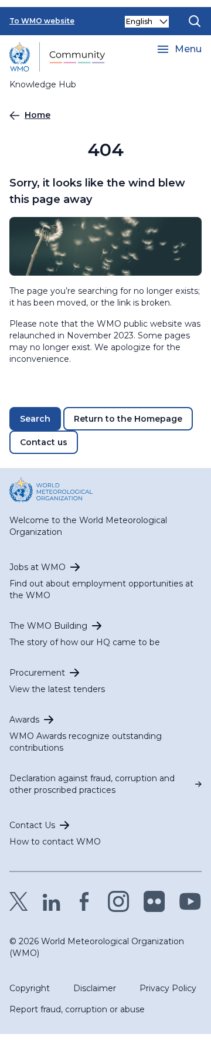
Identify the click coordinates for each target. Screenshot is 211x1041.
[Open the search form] (195, 21)
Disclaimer (94, 988)
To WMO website (41, 20)
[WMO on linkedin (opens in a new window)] (51, 901)
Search (35, 418)
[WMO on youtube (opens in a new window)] (190, 901)
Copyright (29, 988)
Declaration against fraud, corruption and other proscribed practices (92, 784)
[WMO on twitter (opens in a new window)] (18, 901)
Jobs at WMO (37, 567)
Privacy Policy (167, 988)
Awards (24, 719)
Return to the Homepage (128, 418)
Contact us (43, 442)
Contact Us (32, 825)
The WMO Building (48, 625)
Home (37, 115)
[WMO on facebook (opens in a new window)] (84, 901)
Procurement (37, 672)
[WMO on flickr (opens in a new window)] (154, 901)
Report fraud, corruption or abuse (77, 1009)
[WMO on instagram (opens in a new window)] (119, 901)
